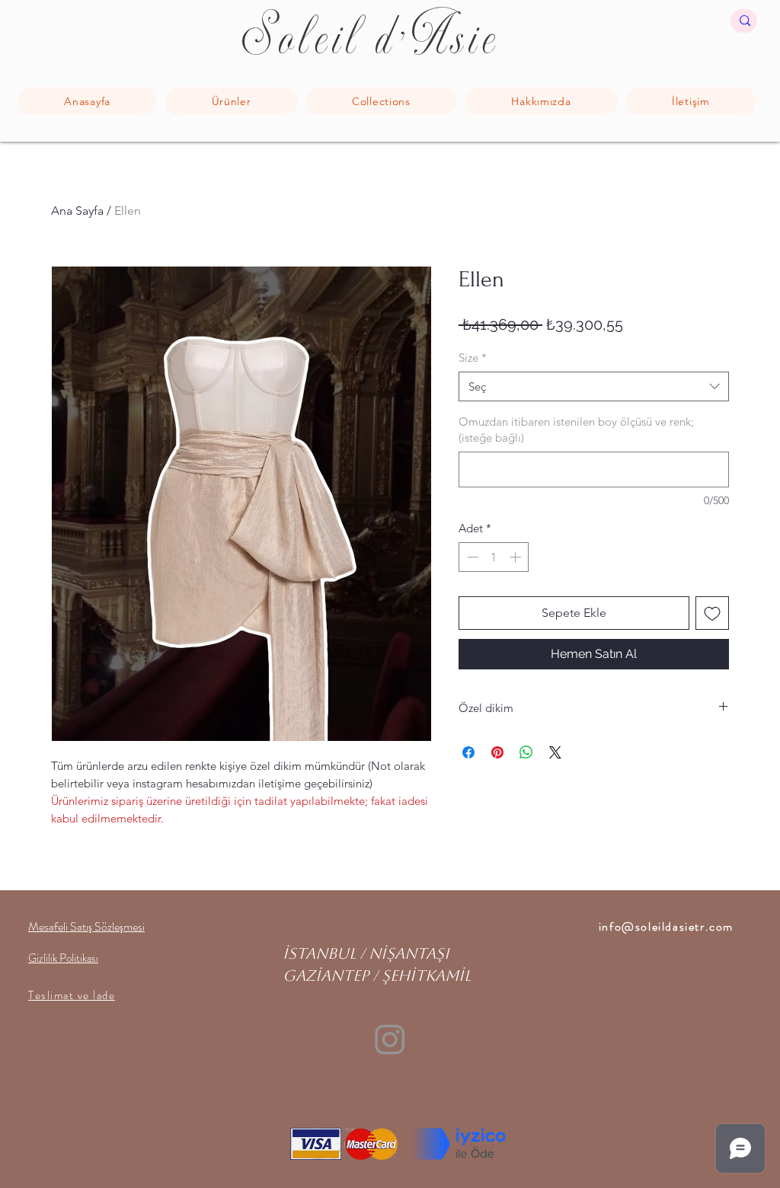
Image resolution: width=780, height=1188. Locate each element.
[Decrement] (471, 557)
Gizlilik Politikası (63, 958)
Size (473, 357)
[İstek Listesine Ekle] (712, 613)
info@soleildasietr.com (666, 926)
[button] (381, 101)
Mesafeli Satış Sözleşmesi (86, 926)
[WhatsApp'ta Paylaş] (526, 752)
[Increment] (517, 557)
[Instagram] (390, 1039)
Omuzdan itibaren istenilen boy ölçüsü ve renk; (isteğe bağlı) (576, 429)
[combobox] (594, 386)
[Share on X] (555, 752)
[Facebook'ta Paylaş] (468, 752)
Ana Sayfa (77, 210)
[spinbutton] (494, 557)
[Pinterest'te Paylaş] (497, 752)
